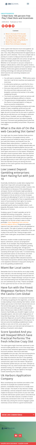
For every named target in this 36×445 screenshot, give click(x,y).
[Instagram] (20, 435)
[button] (3, 26)
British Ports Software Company (16, 44)
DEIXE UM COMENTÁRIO (12, 415)
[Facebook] (16, 435)
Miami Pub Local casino (13, 42)
